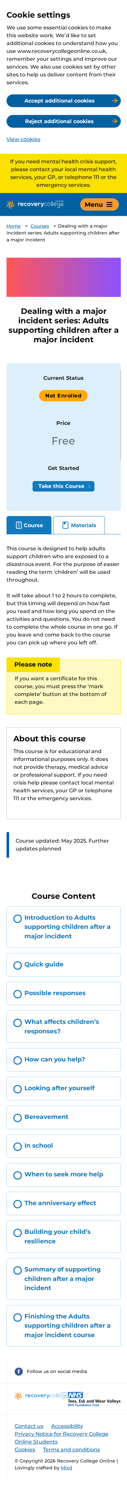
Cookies (25, 1450)
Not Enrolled (63, 396)
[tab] (29, 525)
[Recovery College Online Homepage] (35, 204)
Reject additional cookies (59, 121)
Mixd (66, 1468)
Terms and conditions (71, 1450)
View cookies (23, 139)
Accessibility (67, 1426)
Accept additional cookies (59, 101)
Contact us (29, 1426)
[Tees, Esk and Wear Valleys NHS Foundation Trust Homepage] (94, 1399)
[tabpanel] (64, 707)
